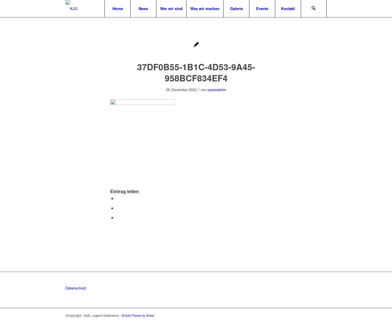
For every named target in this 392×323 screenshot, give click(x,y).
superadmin (216, 89)
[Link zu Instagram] (313, 315)
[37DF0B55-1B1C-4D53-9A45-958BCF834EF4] (196, 45)
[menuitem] (117, 8)
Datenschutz (75, 288)
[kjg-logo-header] (71, 8)
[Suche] (314, 8)
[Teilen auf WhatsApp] (118, 208)
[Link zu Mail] (322, 315)
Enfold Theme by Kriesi (138, 315)
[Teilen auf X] (118, 198)
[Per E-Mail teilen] (118, 217)
